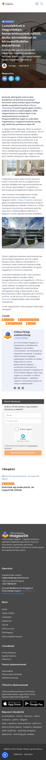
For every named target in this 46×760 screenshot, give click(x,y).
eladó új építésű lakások (29, 320)
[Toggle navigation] (37, 3)
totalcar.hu (6, 720)
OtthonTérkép (16, 749)
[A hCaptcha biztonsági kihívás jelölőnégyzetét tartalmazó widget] (23, 433)
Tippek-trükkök (8, 613)
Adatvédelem (7, 671)
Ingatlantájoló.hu (9, 656)
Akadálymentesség (10, 678)
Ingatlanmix (9, 484)
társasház (6, 299)
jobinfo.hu (36, 723)
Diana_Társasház (15, 323)
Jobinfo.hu (6, 659)
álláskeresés (7, 734)
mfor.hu (32, 323)
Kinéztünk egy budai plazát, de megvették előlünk (18, 489)
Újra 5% (5, 625)
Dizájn (4, 609)
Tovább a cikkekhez (21, 338)
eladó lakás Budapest (27, 731)
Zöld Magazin (7, 632)
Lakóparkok (9, 21)
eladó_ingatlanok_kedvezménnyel (16, 723)
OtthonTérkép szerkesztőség (22, 333)
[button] (41, 3)
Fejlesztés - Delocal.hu (23, 754)
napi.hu (37, 716)
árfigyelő (23, 720)
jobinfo (15, 720)
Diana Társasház (26, 200)
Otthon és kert (8, 629)
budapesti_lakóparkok (32, 727)
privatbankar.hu (8, 716)
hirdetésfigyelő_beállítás (23, 734)
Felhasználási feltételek (12, 674)
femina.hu (28, 716)
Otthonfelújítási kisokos (12, 636)
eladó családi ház (9, 731)
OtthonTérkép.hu (9, 653)
